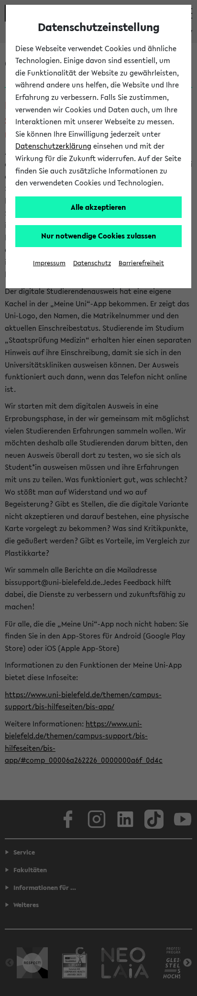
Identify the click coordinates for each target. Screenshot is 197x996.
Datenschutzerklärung (53, 146)
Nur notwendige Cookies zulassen (98, 235)
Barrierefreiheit (141, 263)
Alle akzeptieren (98, 207)
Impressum (49, 263)
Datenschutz (92, 263)
